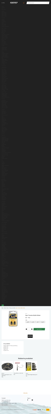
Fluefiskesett (4, 137)
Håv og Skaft (4, 41)
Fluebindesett (4, 199)
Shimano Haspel (4, 76)
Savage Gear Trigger (5, 89)
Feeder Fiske (4, 9)
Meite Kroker (4, 31)
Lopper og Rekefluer (5, 170)
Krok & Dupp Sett (4, 249)
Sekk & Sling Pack (4, 289)
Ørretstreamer (4, 167)
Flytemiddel (3, 151)
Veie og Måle (4, 281)
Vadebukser (3, 204)
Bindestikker (4, 179)
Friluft (3, 282)
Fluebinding (3, 177)
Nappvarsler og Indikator (6, 34)
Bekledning (3, 201)
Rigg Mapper (4, 300)
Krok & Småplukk (4, 222)
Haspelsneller (4, 100)
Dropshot (3, 260)
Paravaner (3, 278)
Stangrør (3, 301)
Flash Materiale (4, 194)
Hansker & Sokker (4, 217)
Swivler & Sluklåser (5, 233)
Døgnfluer (3, 163)
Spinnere (3, 117)
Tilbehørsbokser (4, 295)
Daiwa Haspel (4, 69)
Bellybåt (3, 157)
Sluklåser (3, 235)
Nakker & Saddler (4, 193)
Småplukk (3, 264)
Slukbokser (3, 294)
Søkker (3, 230)
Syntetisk (3, 196)
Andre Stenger (4, 91)
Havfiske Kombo (4, 49)
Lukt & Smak (4, 25)
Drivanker (3, 280)
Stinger (3, 254)
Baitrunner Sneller (4, 106)
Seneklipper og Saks (5, 275)
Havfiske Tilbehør (4, 62)
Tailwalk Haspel (4, 73)
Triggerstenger (4, 83)
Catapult (3, 33)
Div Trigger (3, 90)
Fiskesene (3, 109)
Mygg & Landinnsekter (5, 165)
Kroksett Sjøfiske (4, 55)
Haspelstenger (4, 67)
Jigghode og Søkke (5, 60)
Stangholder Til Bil (5, 273)
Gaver (2, 285)
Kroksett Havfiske (4, 54)
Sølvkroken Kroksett (5, 53)
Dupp (2, 240)
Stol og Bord (4, 42)
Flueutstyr (3, 135)
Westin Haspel (4, 71)
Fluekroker (3, 185)
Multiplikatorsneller (5, 101)
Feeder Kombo (4, 16)
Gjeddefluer (3, 176)
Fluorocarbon (4, 113)
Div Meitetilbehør (4, 35)
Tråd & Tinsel (4, 197)
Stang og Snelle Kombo (5, 97)
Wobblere (3, 121)
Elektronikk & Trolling (5, 284)
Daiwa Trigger (4, 85)
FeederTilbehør (4, 12)
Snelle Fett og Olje (5, 107)
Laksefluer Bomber (5, 173)
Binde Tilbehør (4, 180)
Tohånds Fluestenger (5, 139)
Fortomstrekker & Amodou (6, 152)
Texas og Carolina (4, 261)
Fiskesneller (3, 98)
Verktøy (3, 181)
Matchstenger (4, 39)
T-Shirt (3, 212)
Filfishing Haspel (4, 72)
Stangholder (4, 272)
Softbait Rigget (4, 128)
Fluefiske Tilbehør (4, 158)
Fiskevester (3, 207)
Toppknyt (3, 40)
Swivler (3, 236)
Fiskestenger (4, 65)
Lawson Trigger (4, 86)
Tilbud (3, 6)
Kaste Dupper (4, 243)
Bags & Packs (4, 288)
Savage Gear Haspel (5, 78)
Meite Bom (3, 32)
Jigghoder (3, 253)
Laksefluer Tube (4, 171)
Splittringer (3, 238)
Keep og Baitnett (4, 44)
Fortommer (3, 256)
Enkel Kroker (4, 225)
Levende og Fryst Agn (5, 26)
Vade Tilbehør (4, 218)
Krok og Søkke (4, 224)
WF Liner (3, 143)
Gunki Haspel (4, 77)
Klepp (2, 269)
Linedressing (4, 150)
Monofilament (4, 112)
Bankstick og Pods (5, 38)
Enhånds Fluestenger (5, 138)
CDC (2, 187)
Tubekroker (3, 172)
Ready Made (3, 29)
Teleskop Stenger (4, 93)
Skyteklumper (4, 144)
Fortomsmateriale (5, 153)
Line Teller (3, 64)
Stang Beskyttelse (5, 292)
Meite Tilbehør (4, 28)
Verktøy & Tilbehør (5, 265)
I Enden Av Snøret (4, 115)
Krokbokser (3, 186)
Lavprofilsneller (4, 102)
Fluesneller (3, 141)
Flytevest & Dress (4, 213)
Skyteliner (3, 146)
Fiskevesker (3, 298)
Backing (3, 145)
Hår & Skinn (3, 192)
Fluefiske (3, 133)
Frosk (2, 126)
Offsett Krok (4, 229)
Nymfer (3, 166)
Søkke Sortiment (4, 231)
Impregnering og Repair (5, 220)
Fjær (2, 191)
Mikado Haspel (4, 79)
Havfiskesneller (4, 48)
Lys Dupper (3, 246)
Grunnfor (3, 19)
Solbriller (3, 219)
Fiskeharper (3, 61)
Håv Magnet (4, 268)
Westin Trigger (4, 87)
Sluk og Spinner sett (5, 123)
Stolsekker (3, 299)
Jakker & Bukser (4, 206)
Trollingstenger (4, 94)
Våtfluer (3, 161)
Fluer (2, 160)
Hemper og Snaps (4, 237)
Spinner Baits (4, 127)
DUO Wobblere (4, 122)
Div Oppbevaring (4, 302)
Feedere (3, 11)
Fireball (3, 52)
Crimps (3, 257)
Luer (2, 211)
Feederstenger (4, 13)
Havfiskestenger (4, 47)
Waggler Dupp (4, 244)
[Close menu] (3, 305)
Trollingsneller (4, 104)
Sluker (3, 116)
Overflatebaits (4, 120)
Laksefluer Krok (4, 174)
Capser (3, 210)
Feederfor (3, 20)
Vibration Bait (4, 119)
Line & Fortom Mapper (5, 147)
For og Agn (3, 17)
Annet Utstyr (4, 258)
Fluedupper (3, 245)
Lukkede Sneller (4, 105)
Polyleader (3, 156)
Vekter (3, 271)
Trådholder (3, 184)
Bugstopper (4, 208)
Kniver (3, 279)
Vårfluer (3, 164)
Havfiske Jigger (4, 59)
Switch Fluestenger (5, 140)
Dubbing (3, 190)
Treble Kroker (4, 228)
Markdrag (3, 132)
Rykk (2, 58)
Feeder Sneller (4, 14)
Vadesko (3, 205)
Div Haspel (3, 82)
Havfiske (3, 45)
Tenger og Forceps (5, 274)
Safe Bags (3, 293)
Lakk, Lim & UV (4, 198)
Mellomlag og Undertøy (5, 214)
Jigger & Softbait (4, 129)
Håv (2, 267)
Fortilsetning (4, 21)
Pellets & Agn (4, 24)
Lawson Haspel (4, 70)
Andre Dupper (4, 250)
